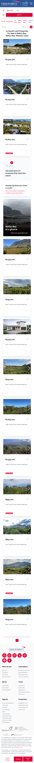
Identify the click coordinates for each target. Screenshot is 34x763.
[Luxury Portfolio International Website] (22, 728)
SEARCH (19, 15)
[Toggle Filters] (3, 15)
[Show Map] (31, 27)
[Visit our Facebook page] (4, 655)
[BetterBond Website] (7, 728)
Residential (9, 21)
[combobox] (23, 10)
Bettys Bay (20, 21)
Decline (18, 759)
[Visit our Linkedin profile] (9, 655)
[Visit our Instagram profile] (14, 655)
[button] (14, 10)
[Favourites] (27, 59)
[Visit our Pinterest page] (4, 660)
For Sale (15, 21)
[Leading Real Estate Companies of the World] (25, 3)
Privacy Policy (19, 747)
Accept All (28, 759)
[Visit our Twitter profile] (19, 655)
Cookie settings (7, 759)
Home (3, 21)
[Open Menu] (31, 3)
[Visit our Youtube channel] (24, 655)
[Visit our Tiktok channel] (9, 660)
